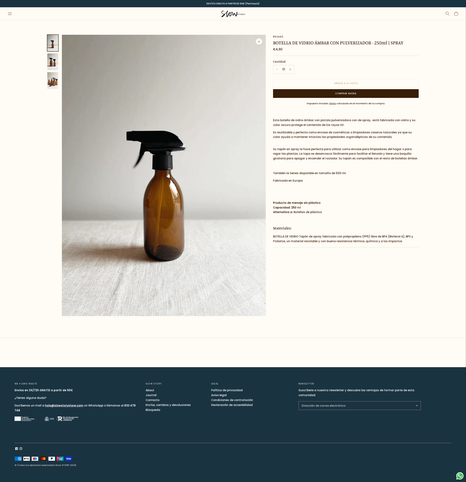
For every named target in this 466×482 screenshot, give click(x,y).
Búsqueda (153, 410)
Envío (332, 103)
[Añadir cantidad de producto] (277, 69)
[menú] (9, 14)
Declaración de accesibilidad (232, 405)
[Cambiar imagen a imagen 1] (52, 43)
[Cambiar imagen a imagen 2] (52, 61)
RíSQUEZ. (278, 36)
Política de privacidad (227, 390)
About (150, 390)
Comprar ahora (345, 93)
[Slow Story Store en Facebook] (16, 449)
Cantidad (279, 61)
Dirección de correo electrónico (321, 401)
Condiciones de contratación (232, 400)
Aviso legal (219, 395)
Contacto (152, 400)
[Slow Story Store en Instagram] (20, 449)
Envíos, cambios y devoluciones (168, 405)
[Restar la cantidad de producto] (290, 69)
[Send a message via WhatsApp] (460, 476)
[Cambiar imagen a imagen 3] (52, 80)
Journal (151, 395)
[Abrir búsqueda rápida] (447, 14)
